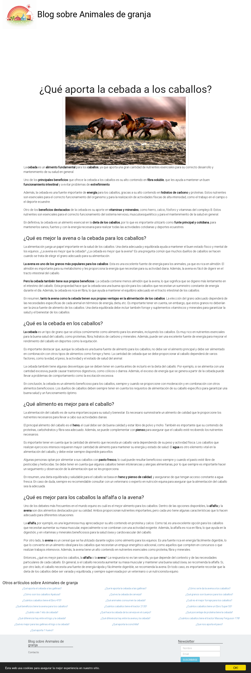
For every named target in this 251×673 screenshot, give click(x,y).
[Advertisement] (125, 55)
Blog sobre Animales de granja (94, 14)
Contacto (33, 652)
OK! (235, 667)
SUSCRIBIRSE (190, 659)
